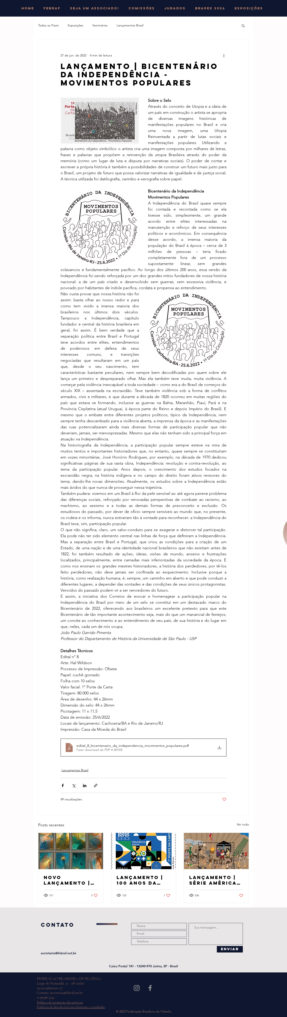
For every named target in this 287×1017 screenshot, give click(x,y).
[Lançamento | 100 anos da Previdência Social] (143, 851)
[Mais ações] (223, 55)
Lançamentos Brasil (130, 25)
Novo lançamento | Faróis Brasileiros (67, 880)
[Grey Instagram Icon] (137, 988)
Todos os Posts (48, 25)
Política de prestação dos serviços (60, 1002)
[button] (143, 8)
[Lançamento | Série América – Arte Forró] (216, 851)
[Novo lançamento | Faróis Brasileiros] (70, 851)
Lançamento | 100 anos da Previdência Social (140, 880)
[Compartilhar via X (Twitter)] (74, 785)
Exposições (75, 25)
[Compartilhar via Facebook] (63, 785)
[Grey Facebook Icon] (150, 988)
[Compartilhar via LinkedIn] (85, 785)
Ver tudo (243, 824)
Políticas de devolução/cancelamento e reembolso (71, 1007)
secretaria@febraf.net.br (58, 953)
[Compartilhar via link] (95, 785)
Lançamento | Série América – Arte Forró (215, 880)
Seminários (100, 25)
